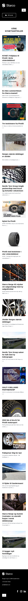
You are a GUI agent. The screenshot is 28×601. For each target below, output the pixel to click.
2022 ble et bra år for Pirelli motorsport (14, 406)
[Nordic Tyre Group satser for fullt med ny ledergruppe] (14, 340)
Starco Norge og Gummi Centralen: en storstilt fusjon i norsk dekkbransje (14, 498)
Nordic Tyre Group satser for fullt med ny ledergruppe (14, 337)
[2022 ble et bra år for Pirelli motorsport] (14, 408)
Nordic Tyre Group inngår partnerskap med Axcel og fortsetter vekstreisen (14, 171)
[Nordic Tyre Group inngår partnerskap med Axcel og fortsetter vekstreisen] (14, 174)
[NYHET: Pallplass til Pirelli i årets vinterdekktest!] (14, 43)
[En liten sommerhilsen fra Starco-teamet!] (14, 78)
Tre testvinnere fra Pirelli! (14, 110)
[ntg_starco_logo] (8, 4)
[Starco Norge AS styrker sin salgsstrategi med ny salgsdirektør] (14, 272)
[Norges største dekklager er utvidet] (14, 142)
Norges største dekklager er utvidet (14, 140)
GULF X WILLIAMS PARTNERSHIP (14, 373)
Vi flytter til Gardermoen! (14, 470)
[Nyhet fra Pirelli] (14, 209)
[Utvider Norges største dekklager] (14, 307)
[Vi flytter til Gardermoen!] (14, 471)
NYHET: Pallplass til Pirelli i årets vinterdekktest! (14, 41)
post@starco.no (6, 584)
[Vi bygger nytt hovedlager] (14, 539)
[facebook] (18, 591)
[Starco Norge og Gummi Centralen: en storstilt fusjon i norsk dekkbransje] (14, 501)
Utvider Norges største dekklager (14, 305)
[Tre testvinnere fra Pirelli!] (14, 111)
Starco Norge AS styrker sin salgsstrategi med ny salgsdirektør (14, 269)
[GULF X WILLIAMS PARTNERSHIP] (14, 375)
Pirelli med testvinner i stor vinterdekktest (14, 237)
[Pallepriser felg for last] (14, 441)
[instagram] (21, 591)
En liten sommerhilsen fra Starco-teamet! (14, 76)
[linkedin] (25, 591)
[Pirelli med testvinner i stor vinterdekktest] (14, 239)
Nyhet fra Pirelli (14, 208)
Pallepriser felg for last (14, 439)
